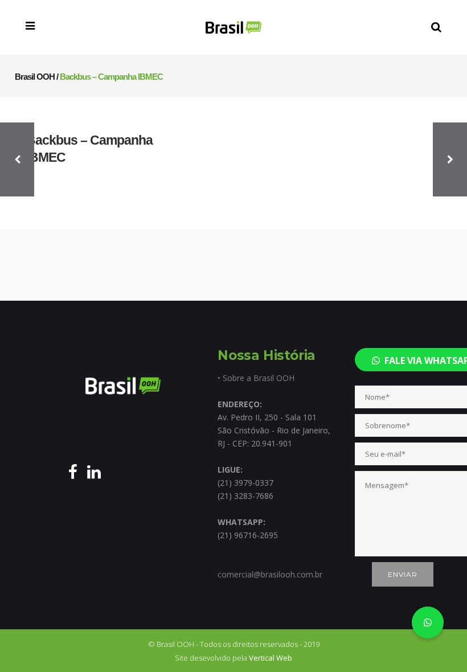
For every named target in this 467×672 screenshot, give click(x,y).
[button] (428, 622)
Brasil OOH (35, 76)
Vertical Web (270, 658)
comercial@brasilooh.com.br (270, 574)
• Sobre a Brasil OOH (256, 377)
